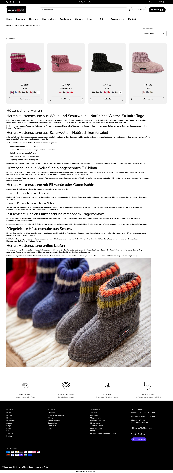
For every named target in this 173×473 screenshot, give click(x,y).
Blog (50, 428)
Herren (9, 418)
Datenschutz (52, 423)
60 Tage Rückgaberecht (86, 2)
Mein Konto (94, 415)
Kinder (8, 428)
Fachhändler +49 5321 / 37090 (143, 416)
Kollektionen (19, 25)
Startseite (9, 25)
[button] (157, 9)
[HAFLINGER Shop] (16, 10)
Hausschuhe (10, 421)
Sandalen (9, 423)
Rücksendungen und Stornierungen (103, 433)
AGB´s (50, 418)
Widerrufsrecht (54, 421)
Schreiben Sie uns (96, 426)
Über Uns (51, 413)
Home (8, 413)
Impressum (52, 426)
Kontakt (9, 436)
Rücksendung (95, 423)
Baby (8, 431)
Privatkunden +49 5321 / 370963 (143, 413)
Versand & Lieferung (97, 421)
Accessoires (10, 433)
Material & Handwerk (56, 415)
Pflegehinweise (95, 418)
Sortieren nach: (147, 29)
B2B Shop (93, 431)
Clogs (8, 426)
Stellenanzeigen (96, 428)
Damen (9, 415)
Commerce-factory (41, 467)
